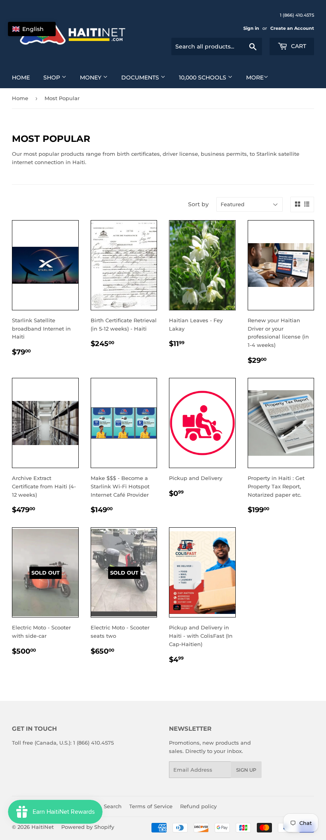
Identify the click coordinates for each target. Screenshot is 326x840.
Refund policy (198, 806)
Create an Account (292, 28)
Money (91, 77)
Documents (141, 77)
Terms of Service (151, 806)
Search (113, 806)
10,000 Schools (203, 77)
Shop (52, 77)
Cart (297, 46)
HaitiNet (42, 827)
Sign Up (246, 770)
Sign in (251, 28)
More (255, 77)
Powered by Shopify (87, 827)
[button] (31, 29)
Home (21, 77)
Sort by (198, 204)
